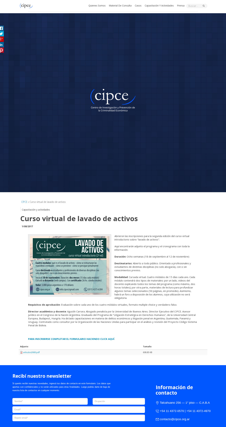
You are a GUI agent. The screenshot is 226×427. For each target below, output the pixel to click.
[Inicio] (27, 5)
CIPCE (24, 201)
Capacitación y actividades (159, 5)
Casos (138, 5)
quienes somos (97, 5)
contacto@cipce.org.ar (175, 419)
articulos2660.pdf (31, 352)
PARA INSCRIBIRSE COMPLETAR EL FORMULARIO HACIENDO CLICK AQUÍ (71, 339)
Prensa (180, 5)
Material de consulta (120, 5)
